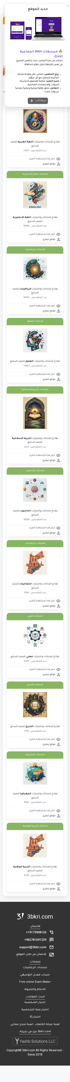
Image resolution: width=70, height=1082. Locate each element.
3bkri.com (40, 916)
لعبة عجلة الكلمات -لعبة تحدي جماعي (35, 1024)
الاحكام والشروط (35, 989)
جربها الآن (37, 100)
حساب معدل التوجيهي (35, 975)
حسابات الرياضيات (35, 967)
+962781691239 (35, 939)
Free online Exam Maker (35, 982)
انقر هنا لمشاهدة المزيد (45, 159)
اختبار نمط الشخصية (35, 1009)
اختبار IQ (35, 1017)
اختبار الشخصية (35, 1002)
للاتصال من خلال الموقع (31, 954)
